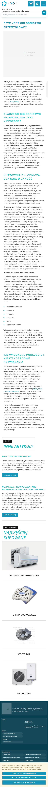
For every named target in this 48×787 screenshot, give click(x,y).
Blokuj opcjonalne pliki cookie (24, 777)
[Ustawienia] (37, 4)
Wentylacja (6, 760)
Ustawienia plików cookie (24, 782)
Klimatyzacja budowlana (32, 757)
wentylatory (14, 101)
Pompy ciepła (29, 760)
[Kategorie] (43, 4)
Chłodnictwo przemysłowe (33, 754)
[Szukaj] (44, 12)
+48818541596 (7, 741)
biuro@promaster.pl (9, 733)
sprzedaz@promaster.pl (10, 736)
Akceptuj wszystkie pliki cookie (24, 773)
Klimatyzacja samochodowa (16, 457)
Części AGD (6, 754)
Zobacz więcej (10, 475)
